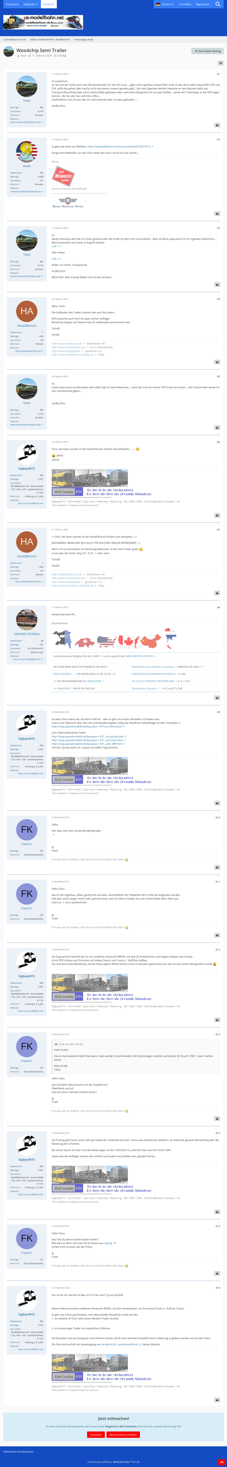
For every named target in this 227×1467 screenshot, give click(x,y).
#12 (218, 949)
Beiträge (14, 107)
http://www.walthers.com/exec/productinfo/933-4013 (119, 146)
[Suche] (218, 4)
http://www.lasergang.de (66, 351)
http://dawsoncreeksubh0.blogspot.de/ (21, 122)
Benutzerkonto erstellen (123, 1434)
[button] (165, 4)
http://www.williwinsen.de (28, 351)
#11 (218, 881)
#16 (218, 1287)
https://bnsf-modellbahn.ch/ (27, 659)
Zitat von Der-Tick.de (71, 1044)
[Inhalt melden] (217, 125)
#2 (218, 139)
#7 (218, 529)
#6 (218, 442)
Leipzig (108, 1243)
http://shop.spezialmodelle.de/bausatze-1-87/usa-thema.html (87, 726)
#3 (218, 228)
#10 (218, 817)
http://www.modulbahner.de (68, 347)
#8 (218, 607)
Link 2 (55, 258)
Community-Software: (113, 1461)
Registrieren (203, 4)
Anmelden (185, 4)
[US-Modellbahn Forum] (113, 22)
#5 (218, 376)
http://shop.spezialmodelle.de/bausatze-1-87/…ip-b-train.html (87, 740)
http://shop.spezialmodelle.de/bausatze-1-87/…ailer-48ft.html (87, 743)
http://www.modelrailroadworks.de (23, 191)
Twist (23, 55)
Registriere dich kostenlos (121, 1426)
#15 (218, 1226)
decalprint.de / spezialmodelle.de (119, 1344)
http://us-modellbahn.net (30, 503)
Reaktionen (16, 172)
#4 (218, 299)
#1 (218, 74)
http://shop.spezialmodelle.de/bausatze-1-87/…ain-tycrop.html (88, 736)
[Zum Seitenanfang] (221, 1462)
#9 (218, 712)
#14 (218, 1133)
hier (59, 902)
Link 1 (55, 246)
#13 (218, 1034)
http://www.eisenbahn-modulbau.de (73, 354)
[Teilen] (221, 63)
